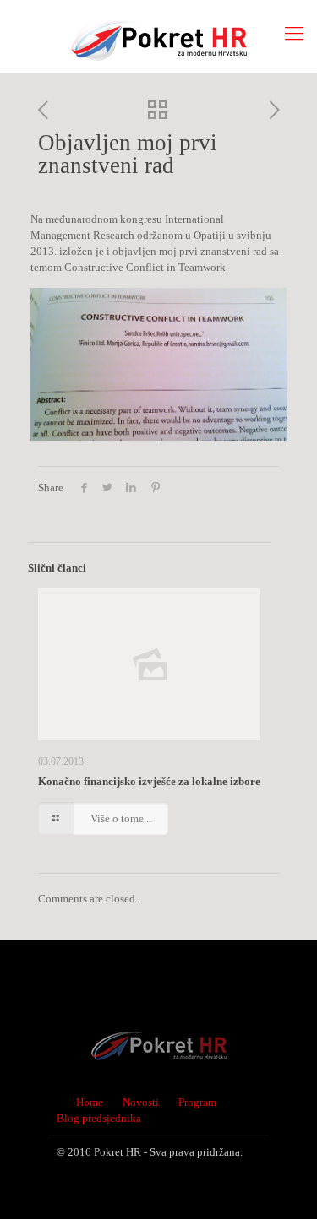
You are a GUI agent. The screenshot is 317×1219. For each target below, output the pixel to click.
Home (89, 1102)
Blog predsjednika (99, 1118)
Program (197, 1102)
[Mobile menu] (294, 33)
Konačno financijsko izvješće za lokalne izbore (149, 781)
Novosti (141, 1102)
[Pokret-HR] (158, 35)
